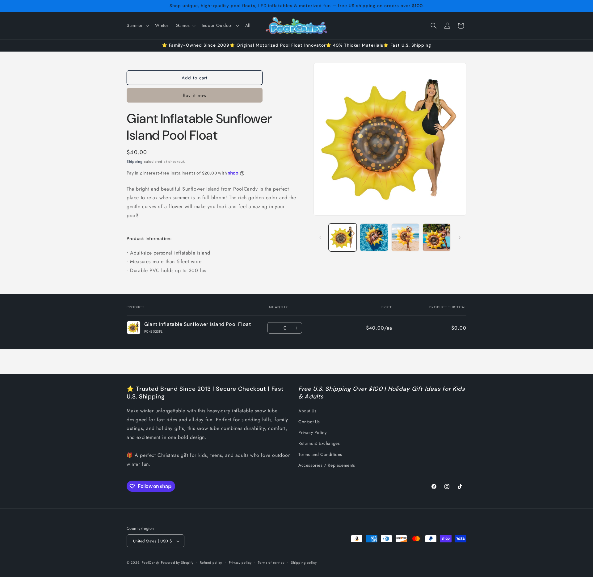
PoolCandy (150, 562)
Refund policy (211, 562)
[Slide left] (320, 237)
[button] (137, 25)
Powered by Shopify (177, 562)
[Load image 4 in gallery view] (437, 237)
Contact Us (309, 422)
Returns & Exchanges (319, 443)
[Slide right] (459, 237)
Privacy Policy (312, 432)
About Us (307, 411)
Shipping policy (304, 562)
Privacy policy (240, 562)
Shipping (135, 161)
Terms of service (271, 562)
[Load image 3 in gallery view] (405, 237)
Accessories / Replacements (326, 465)
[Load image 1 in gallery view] (343, 237)
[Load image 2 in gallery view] (374, 237)
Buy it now (195, 95)
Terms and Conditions (320, 454)
